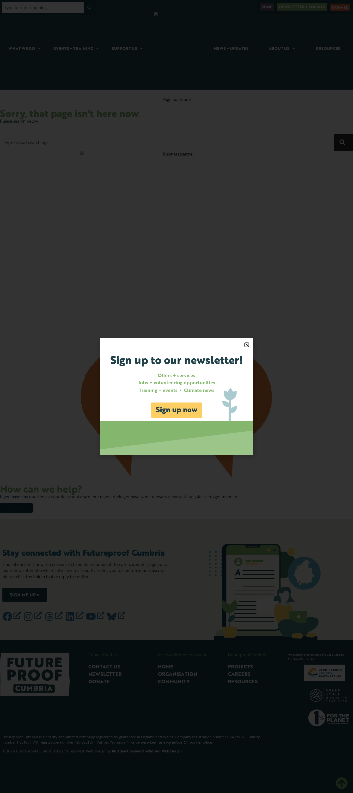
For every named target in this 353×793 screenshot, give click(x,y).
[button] (247, 345)
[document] (176, 396)
